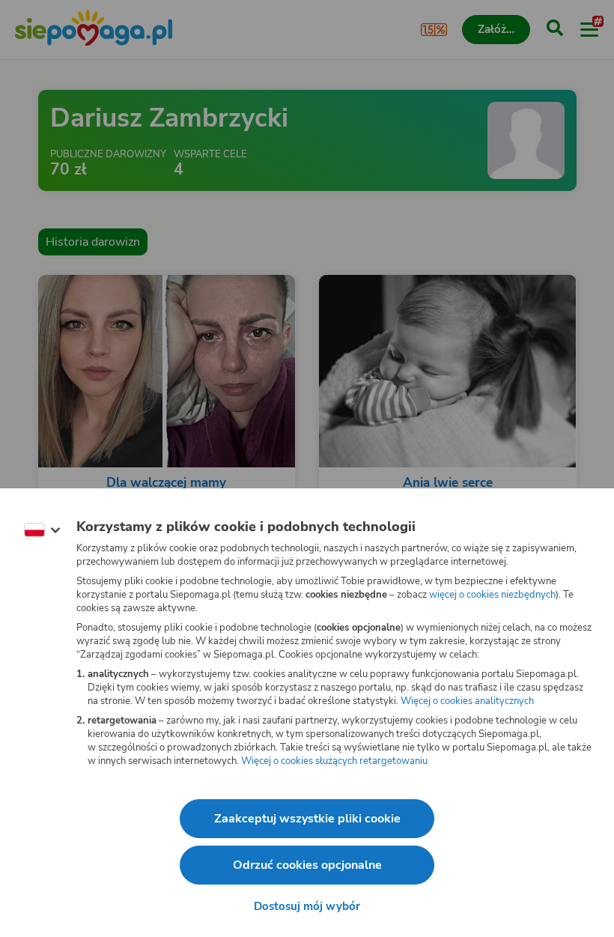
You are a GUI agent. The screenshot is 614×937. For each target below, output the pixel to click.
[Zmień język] (42, 530)
